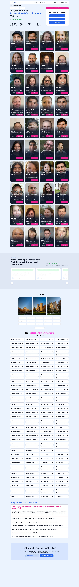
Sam (27, 196)
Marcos (28, 43)
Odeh (28, 65)
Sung (12, 240)
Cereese (43, 65)
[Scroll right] (67, 283)
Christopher (30, 109)
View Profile (13, 92)
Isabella (13, 153)
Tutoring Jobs (42, 2)
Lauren (13, 65)
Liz (12, 109)
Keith (57, 196)
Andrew (43, 131)
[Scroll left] (12, 283)
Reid (42, 87)
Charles (58, 109)
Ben (57, 218)
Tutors (11, 5)
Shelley (28, 218)
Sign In (66, 2)
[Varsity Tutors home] (16, 2)
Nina (27, 87)
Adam (13, 43)
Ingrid (43, 174)
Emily (57, 43)
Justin (13, 131)
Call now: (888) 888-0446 (59, 2)
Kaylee (43, 43)
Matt (42, 240)
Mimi (57, 65)
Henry (28, 131)
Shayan (58, 174)
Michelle (58, 87)
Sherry (28, 240)
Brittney (13, 196)
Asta (57, 153)
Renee (43, 218)
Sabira (13, 174)
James (58, 131)
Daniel (28, 153)
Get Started (20, 92)
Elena (28, 174)
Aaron (13, 87)
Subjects (36, 2)
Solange (43, 109)
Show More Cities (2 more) (39, 327)
